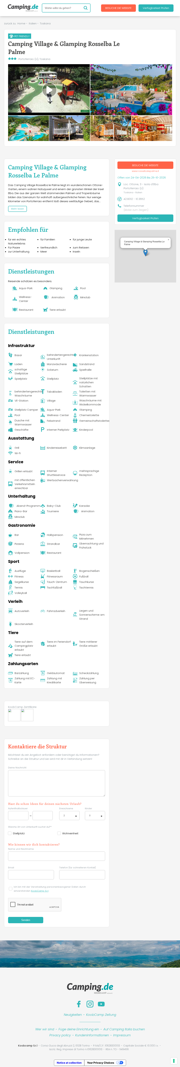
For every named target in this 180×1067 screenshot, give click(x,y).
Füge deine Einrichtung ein (79, 1029)
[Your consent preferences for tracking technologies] (174, 1061)
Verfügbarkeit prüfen (156, 8)
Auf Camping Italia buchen (124, 1029)
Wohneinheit (70, 833)
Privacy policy (60, 1035)
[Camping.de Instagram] (90, 1004)
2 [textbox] (64, 815)
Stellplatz (19, 833)
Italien (33, 23)
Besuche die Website (118, 8)
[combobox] (69, 815)
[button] (145, 252)
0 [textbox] (90, 815)
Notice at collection (69, 1062)
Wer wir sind (44, 1029)
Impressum (122, 1035)
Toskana (45, 23)
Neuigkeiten (73, 1014)
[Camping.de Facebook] (78, 1004)
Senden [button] (25, 919)
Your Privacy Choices (100, 1062)
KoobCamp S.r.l (40, 890)
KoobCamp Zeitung (101, 1014)
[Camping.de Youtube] (101, 1004)
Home (21, 23)
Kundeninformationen (92, 1035)
